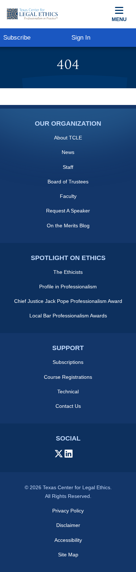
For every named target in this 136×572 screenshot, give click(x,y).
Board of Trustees (68, 181)
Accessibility (68, 540)
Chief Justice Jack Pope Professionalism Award (68, 301)
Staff (68, 167)
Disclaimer (68, 525)
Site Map (68, 554)
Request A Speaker (68, 211)
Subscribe (16, 37)
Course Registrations (68, 377)
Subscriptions (68, 362)
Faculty (68, 196)
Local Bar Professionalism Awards (68, 316)
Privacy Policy (68, 511)
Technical (68, 391)
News (68, 152)
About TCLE (68, 138)
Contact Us (68, 406)
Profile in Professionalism (68, 286)
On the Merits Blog (68, 225)
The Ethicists (68, 272)
